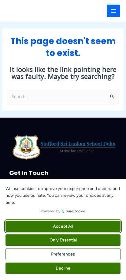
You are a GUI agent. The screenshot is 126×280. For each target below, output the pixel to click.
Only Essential (63, 240)
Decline (63, 268)
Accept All (63, 226)
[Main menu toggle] (113, 11)
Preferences (63, 254)
